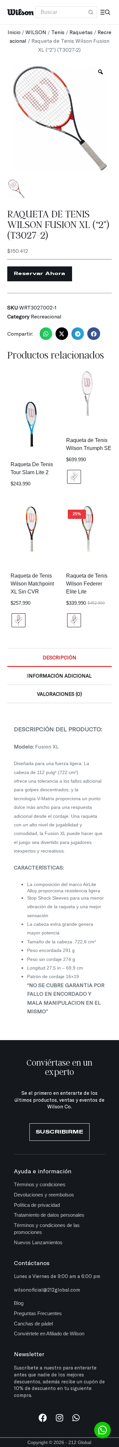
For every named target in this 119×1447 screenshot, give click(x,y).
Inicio (14, 32)
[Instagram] (59, 1417)
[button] (46, 333)
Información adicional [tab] (59, 676)
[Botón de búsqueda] (91, 12)
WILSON (35, 32)
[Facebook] (43, 1417)
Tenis (57, 32)
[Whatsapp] (76, 1417)
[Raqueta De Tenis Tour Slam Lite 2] (31, 424)
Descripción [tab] (59, 657)
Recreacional (46, 316)
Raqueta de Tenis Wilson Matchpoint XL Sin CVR (32, 583)
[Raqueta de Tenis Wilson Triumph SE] (87, 393)
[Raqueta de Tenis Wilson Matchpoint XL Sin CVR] (31, 529)
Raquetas (81, 32)
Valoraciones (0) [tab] (59, 694)
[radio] (74, 476)
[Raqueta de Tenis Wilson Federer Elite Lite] (87, 529)
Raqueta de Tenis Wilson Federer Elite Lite (86, 583)
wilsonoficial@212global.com (47, 1290)
